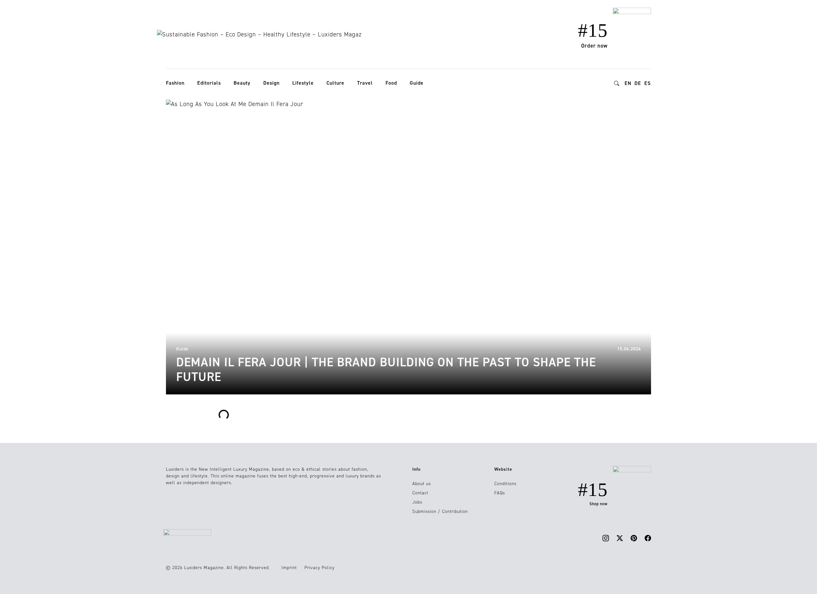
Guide (416, 83)
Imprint (289, 568)
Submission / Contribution (440, 511)
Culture (335, 83)
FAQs (499, 493)
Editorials (209, 83)
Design (271, 83)
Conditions (505, 484)
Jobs (417, 502)
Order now (594, 45)
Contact (420, 493)
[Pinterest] (634, 538)
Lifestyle (303, 83)
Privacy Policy (319, 568)
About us (421, 484)
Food (391, 83)
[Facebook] (648, 538)
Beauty (242, 83)
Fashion (175, 83)
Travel (365, 83)
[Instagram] (606, 538)
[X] (620, 538)
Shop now (598, 503)
